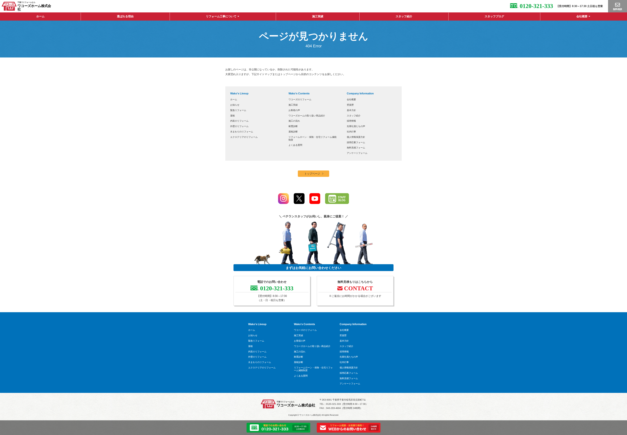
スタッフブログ (494, 16)
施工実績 (317, 16)
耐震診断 (293, 126)
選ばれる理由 (125, 16)
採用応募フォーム (356, 142)
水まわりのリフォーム (241, 131)
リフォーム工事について (221, 16)
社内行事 (351, 131)
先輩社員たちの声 (356, 126)
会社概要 (581, 16)
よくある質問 (295, 145)
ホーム (40, 16)
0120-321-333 (535, 6)
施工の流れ (294, 121)
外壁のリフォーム (239, 126)
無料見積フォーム (356, 147)
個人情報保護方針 (356, 137)
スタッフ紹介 (404, 16)
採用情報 (351, 121)
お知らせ (234, 105)
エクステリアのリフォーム (244, 137)
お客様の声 (294, 110)
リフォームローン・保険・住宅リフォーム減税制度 (313, 138)
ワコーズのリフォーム (300, 99)
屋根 (232, 115)
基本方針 (351, 110)
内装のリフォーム (239, 121)
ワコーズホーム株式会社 (34, 7)
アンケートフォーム (357, 153)
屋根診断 (293, 131)
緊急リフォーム (238, 110)
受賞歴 (350, 105)
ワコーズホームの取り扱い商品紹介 (307, 115)
